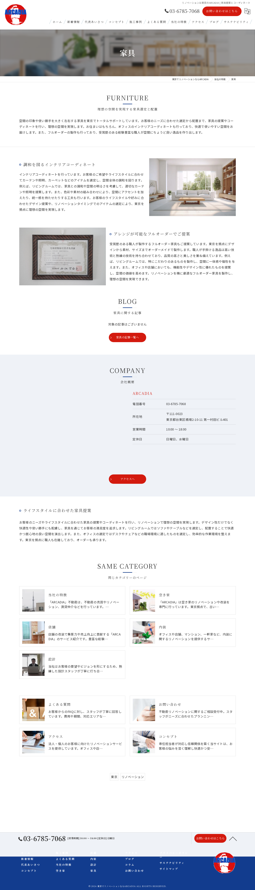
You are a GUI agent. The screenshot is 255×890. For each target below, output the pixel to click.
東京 (114, 777)
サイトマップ (169, 869)
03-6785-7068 (176, 404)
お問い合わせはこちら (222, 11)
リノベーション (133, 777)
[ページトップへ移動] (233, 838)
